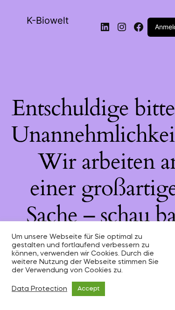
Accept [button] (88, 289)
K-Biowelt (48, 20)
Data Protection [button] (39, 289)
